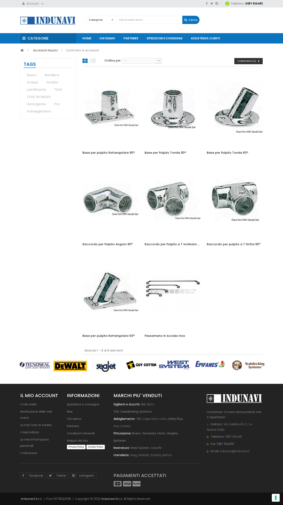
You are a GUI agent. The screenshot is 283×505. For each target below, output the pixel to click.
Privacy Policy (76, 446)
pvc (57, 104)
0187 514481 (233, 437)
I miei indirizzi (29, 432)
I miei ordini (28, 404)
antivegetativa (39, 111)
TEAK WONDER (39, 96)
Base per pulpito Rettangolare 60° (108, 335)
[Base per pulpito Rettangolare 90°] (110, 108)
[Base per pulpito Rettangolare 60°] (110, 291)
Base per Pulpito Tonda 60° (227, 152)
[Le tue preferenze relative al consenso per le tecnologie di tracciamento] (276, 498)
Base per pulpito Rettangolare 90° (108, 152)
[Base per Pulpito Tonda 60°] (235, 108)
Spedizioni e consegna (83, 404)
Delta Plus (175, 419)
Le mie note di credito (36, 425)
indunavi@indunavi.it (235, 451)
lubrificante (36, 89)
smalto (52, 82)
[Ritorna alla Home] (22, 50)
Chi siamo (74, 419)
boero (31, 75)
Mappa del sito (77, 441)
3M (143, 404)
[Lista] (93, 61)
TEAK (58, 89)
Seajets (172, 433)
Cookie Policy (95, 446)
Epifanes (120, 441)
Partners (73, 426)
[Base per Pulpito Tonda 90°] (173, 108)
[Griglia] (85, 61)
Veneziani (149, 433)
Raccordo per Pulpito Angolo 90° (107, 244)
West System (140, 448)
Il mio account (39, 395)
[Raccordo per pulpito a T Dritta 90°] (235, 199)
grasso (32, 82)
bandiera (52, 75)
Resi (70, 412)
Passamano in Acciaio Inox (165, 335)
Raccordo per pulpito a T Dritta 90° (233, 244)
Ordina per (112, 60)
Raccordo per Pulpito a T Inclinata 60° (173, 244)
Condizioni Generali (81, 433)
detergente (36, 104)
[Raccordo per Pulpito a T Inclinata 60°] (173, 199)
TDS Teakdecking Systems (133, 412)
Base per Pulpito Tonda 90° (165, 152)
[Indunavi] (48, 20)
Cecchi (156, 448)
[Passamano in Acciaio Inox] (173, 291)
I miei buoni (28, 453)
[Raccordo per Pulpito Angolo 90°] (110, 199)
